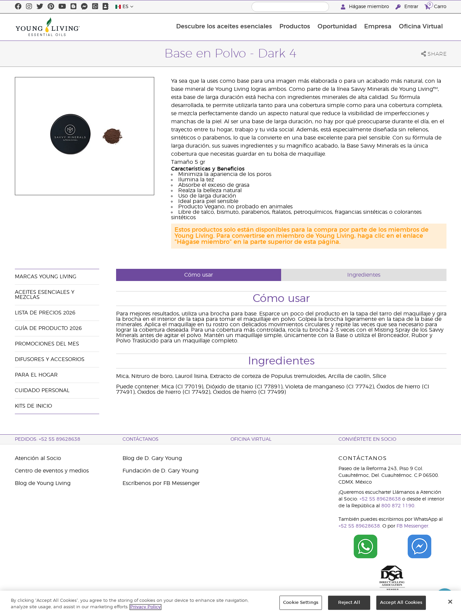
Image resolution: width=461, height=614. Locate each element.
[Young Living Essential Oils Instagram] (29, 6)
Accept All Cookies (401, 602)
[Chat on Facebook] (419, 546)
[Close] (450, 601)
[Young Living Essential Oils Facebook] (18, 6)
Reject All (349, 602)
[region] (230, 602)
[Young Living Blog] (74, 6)
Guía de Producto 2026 (48, 328)
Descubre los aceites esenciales (224, 27)
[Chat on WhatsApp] (365, 546)
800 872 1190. (398, 506)
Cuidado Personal (42, 390)
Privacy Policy (145, 607)
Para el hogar (36, 375)
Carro (437, 6)
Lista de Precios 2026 (45, 312)
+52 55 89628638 (380, 499)
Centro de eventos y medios (52, 471)
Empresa (377, 27)
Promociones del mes (47, 344)
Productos (294, 27)
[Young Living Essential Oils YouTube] (62, 6)
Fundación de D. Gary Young (160, 471)
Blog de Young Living (43, 483)
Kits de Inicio (33, 406)
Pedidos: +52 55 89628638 (47, 439)
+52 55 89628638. (359, 526)
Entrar (411, 6)
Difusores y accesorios (49, 359)
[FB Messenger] (84, 6)
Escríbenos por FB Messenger (161, 483)
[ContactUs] (106, 6)
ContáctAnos (141, 439)
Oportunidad (337, 27)
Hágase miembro (369, 6)
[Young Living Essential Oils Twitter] (39, 6)
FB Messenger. (413, 526)
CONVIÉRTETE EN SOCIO (367, 439)
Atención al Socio (38, 458)
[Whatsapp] (95, 6)
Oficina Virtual (421, 27)
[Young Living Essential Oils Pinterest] (51, 6)
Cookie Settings (300, 602)
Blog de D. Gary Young (152, 458)
